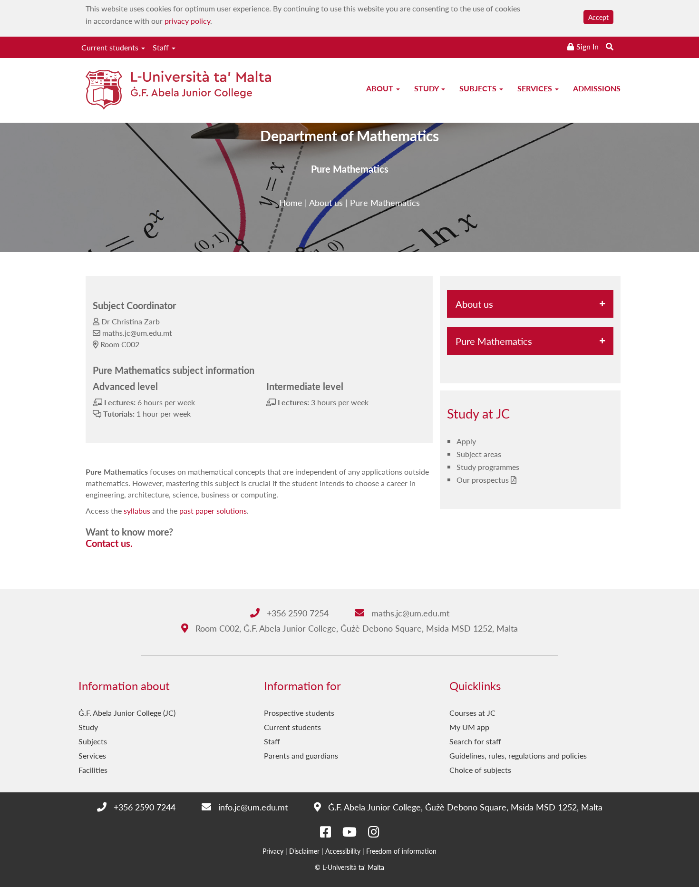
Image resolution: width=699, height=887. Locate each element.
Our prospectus (482, 479)
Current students (110, 47)
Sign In (587, 46)
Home (290, 202)
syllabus (137, 510)
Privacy (272, 851)
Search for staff (475, 741)
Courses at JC (472, 712)
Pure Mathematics (385, 202)
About (380, 88)
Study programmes (487, 466)
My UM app (469, 726)
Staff (162, 47)
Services (535, 88)
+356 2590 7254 (296, 613)
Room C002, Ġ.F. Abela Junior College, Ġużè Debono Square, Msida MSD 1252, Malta (355, 628)
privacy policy (187, 20)
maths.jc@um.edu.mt (409, 613)
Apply (466, 441)
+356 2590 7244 (143, 807)
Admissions (597, 88)
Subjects (478, 88)
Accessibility (342, 851)
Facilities (92, 769)
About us (326, 202)
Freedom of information (401, 851)
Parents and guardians (301, 755)
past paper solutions (213, 510)
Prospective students (299, 712)
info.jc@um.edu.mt (252, 807)
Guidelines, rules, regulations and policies (518, 755)
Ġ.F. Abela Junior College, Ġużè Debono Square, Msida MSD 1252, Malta (464, 807)
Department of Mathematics (349, 136)
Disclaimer (304, 851)
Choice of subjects (480, 769)
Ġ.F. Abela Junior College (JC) (126, 712)
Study (427, 88)
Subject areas (478, 453)
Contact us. (109, 543)
